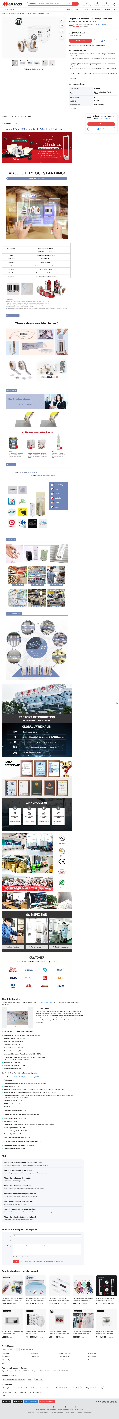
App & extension (95, 9)
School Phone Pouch (65, 1353)
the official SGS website (46, 1002)
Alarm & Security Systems (28, 13)
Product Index (91, 1407)
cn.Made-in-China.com (77, 1409)
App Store (6, 1401)
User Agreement (70, 1412)
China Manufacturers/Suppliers (45, 1407)
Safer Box (62, 1360)
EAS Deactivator (64, 1356)
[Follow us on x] (105, 1401)
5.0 (95, 119)
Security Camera (29, 1077)
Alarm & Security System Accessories (14, 1379)
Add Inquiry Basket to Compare (34, 69)
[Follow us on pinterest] (113, 1401)
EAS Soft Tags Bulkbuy (36, 1392)
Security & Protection (13, 13)
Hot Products (21, 1407)
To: (11, 1241)
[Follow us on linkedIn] (116, 1401)
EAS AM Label (92, 1353)
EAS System (34, 1353)
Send (16, 1261)
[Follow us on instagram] (108, 1401)
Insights (99, 1407)
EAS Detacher (92, 1356)
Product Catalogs (28, 1349)
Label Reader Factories (63, 1388)
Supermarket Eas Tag (9, 1392)
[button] (70, 3)
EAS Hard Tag (35, 1356)
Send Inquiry (80, 41)
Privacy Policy (87, 1412)
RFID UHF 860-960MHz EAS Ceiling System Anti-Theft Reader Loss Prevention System (35, 1300)
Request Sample (100, 45)
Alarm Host (39, 1379)
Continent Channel (81, 1407)
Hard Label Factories (46, 1388)
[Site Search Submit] (75, 4)
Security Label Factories (10, 1388)
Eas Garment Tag (98, 1388)
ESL (19, 1077)
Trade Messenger (31, 1401)
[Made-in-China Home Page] (12, 4)
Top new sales (6, 1353)
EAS (15, 1077)
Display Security (92, 1360)
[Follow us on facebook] (103, 1401)
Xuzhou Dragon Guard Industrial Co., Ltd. (83, 24)
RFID (22, 1077)
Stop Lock (33, 1360)
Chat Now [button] (106, 41)
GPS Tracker (39, 1077)
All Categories (8, 9)
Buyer (76, 9)
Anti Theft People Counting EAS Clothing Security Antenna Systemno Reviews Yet (105, 1300)
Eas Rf (75, 1388)
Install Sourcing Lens (48, 1401)
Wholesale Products (59, 1407)
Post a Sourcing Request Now (53, 1261)
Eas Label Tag (85, 1388)
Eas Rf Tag (23, 1392)
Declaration (79, 1412)
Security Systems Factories (29, 1388)
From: (10, 1236)
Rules (116, 9)
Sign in (115, 5)
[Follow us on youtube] (111, 1401)
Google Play (17, 1401)
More (3, 1396)
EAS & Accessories (43, 13)
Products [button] (32, 4)
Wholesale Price (70, 1407)
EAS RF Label (5, 1356)
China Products (31, 1407)
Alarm (30, 1379)
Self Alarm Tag (6, 1360)
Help (85, 9)
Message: (9, 1246)
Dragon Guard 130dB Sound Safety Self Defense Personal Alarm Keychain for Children (83, 1300)
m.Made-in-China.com (63, 1409)
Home (3, 13)
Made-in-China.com (51, 1409)
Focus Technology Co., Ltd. (46, 1412)
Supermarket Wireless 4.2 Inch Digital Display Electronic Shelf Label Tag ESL (59, 1333)
